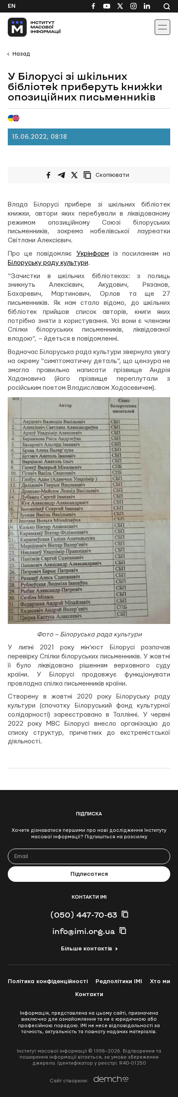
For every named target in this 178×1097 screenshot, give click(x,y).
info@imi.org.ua (83, 931)
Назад (21, 54)
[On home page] (26, 27)
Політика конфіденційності (48, 981)
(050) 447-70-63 (83, 914)
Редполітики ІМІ (118, 981)
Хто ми (160, 981)
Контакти (89, 994)
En (12, 6)
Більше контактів (86, 949)
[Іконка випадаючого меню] (162, 27)
